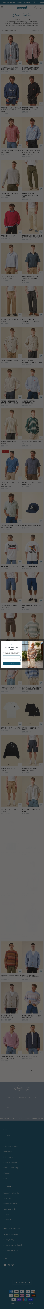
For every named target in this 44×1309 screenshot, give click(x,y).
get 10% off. (11, 663)
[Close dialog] (42, 643)
